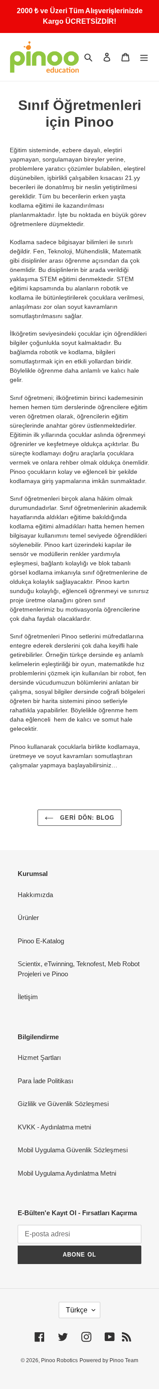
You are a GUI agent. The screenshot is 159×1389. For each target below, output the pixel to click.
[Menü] (144, 57)
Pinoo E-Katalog (41, 941)
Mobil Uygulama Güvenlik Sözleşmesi (73, 1150)
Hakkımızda (35, 894)
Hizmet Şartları (39, 1057)
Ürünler (28, 917)
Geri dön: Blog (86, 817)
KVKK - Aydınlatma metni (54, 1127)
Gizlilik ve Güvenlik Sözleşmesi (63, 1103)
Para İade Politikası (45, 1081)
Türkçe (76, 1310)
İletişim (28, 997)
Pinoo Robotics (59, 1360)
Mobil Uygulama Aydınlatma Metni (67, 1173)
